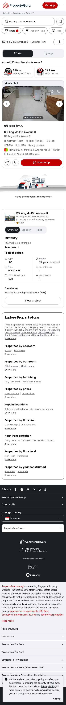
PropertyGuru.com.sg (12, 586)
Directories (8, 636)
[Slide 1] (25, 117)
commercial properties (52, 614)
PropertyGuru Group (14, 497)
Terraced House (29, 332)
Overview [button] (12, 229)
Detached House (46, 332)
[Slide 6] (38, 117)
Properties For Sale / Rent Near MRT (22, 667)
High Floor (10, 456)
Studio (8, 350)
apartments (32, 611)
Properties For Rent (13, 652)
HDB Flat (18, 330)
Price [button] (39, 229)
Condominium (30, 330)
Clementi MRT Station (43, 440)
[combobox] (31, 21)
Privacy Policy (48, 686)
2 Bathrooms (11, 366)
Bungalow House (42, 335)
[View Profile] (33, 83)
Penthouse (22, 456)
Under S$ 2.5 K (12, 393)
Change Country (11, 512)
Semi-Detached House (16, 335)
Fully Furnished (12, 382)
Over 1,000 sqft (28, 424)
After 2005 (23, 471)
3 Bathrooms (27, 366)
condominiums (17, 611)
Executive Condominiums (15, 614)
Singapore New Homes (15, 659)
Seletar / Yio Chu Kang (16, 409)
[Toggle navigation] (61, 5)
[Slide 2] (27, 117)
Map (50, 53)
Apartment (44, 330)
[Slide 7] (40, 117)
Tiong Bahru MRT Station (17, 440)
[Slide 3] (30, 117)
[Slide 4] (32, 117)
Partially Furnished (32, 382)
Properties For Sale (13, 644)
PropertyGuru (10, 628)
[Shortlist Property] (58, 91)
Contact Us (8, 504)
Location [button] (26, 229)
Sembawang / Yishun (41, 409)
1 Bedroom (19, 350)
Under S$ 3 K (28, 393)
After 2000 (10, 471)
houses (32, 614)
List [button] (20, 53)
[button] (12, 247)
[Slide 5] (35, 117)
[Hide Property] (51, 91)
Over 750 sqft (11, 424)
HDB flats (43, 611)
